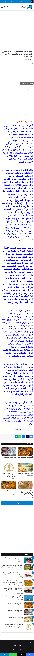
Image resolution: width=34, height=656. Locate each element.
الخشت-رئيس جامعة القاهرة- (23, 429)
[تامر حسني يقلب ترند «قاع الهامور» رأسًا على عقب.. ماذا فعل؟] (28, 560)
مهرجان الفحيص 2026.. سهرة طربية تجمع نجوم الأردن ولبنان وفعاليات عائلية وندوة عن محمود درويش (13, 590)
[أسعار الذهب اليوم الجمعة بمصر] (25, 451)
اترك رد (17, 503)
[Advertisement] (17, 29)
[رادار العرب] (26, 7)
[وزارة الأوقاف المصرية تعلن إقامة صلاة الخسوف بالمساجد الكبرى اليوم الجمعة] (8, 467)
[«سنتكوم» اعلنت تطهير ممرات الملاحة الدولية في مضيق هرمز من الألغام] (28, 598)
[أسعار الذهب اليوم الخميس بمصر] (8, 485)
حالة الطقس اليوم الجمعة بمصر (25, 473)
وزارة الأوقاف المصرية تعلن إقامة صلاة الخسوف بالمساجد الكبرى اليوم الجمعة (9, 475)
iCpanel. (15, 645)
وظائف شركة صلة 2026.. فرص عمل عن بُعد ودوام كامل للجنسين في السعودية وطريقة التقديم (12, 574)
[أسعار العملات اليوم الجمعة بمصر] (8, 451)
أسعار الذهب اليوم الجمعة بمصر (25, 457)
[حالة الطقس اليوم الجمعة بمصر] (25, 467)
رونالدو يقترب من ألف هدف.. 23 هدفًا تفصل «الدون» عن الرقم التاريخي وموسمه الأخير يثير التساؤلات (12, 567)
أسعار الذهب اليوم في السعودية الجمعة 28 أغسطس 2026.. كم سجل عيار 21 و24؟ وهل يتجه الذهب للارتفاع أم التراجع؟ (13, 582)
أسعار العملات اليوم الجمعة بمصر (15, 610)
